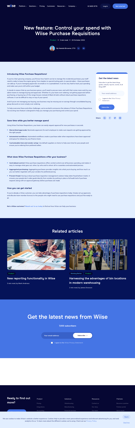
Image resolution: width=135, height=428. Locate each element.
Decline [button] (126, 423)
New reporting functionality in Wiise (31, 278)
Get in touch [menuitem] (120, 410)
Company (71, 6)
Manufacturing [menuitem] (69, 407)
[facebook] (109, 118)
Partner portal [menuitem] (121, 407)
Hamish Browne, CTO (67, 48)
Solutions (32, 6)
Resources (61, 6)
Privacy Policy (91, 421)
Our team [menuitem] (95, 410)
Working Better (76, 273)
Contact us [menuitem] (95, 403)
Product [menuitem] (39, 399)
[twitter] (115, 118)
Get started (120, 6)
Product (53, 40)
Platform (22, 6)
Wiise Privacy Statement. (74, 343)
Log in (105, 6)
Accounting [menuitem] (40, 410)
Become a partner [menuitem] (122, 403)
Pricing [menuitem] (39, 403)
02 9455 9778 (92, 6)
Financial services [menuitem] (70, 410)
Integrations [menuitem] (41, 407)
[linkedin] (104, 118)
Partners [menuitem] (120, 399)
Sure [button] (126, 417)
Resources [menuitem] (95, 399)
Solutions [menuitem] (68, 399)
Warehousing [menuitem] (69, 403)
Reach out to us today (34, 206)
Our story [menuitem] (95, 407)
